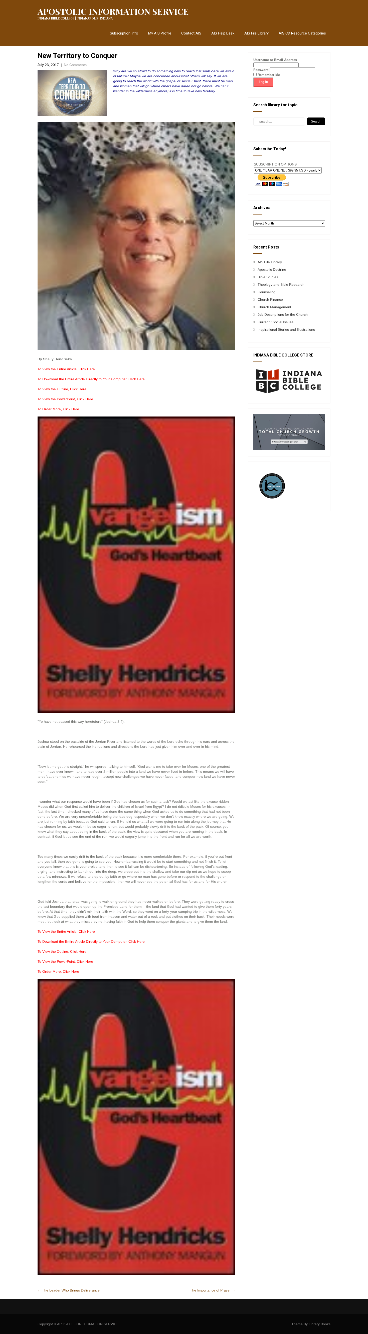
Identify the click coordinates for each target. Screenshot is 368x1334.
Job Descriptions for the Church (283, 314)
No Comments (75, 65)
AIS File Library (256, 33)
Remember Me (268, 75)
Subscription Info (124, 33)
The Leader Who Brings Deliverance (69, 1290)
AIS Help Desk (222, 33)
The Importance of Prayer (212, 1290)
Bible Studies (268, 277)
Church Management (274, 307)
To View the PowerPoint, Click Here (65, 399)
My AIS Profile (159, 33)
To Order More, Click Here (58, 409)
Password (261, 70)
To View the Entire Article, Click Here (66, 369)
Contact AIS (191, 33)
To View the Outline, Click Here (62, 389)
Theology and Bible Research (281, 284)
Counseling (266, 292)
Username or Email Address (275, 60)
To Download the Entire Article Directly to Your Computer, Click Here (91, 379)
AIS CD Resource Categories (302, 33)
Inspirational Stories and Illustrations (286, 330)
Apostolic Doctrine (272, 270)
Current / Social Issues (275, 322)
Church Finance (270, 300)
